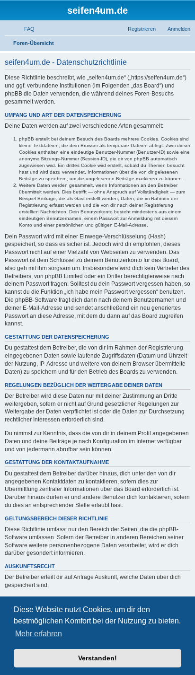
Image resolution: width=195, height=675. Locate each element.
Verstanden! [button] (97, 658)
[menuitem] (25, 29)
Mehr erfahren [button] (38, 634)
